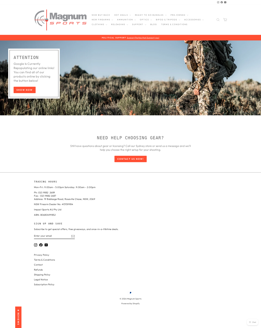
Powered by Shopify (130, 303)
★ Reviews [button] (18, 317)
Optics (145, 19)
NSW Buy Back (101, 15)
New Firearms (101, 19)
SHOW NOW (24, 90)
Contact (38, 264)
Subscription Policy (44, 284)
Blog (153, 24)
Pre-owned (178, 15)
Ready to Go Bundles (149, 15)
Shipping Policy (42, 274)
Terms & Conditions (174, 24)
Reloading (118, 24)
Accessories (193, 19)
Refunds (38, 269)
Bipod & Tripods (167, 19)
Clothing (98, 24)
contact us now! (130, 159)
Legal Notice (41, 279)
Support (138, 24)
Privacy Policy (41, 254)
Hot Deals (121, 15)
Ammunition (125, 19)
